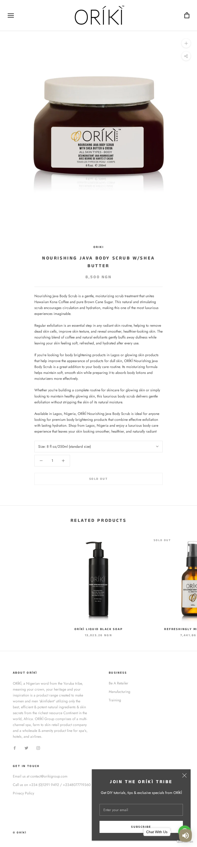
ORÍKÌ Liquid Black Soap (98, 629)
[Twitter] (26, 748)
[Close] (184, 775)
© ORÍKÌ (19, 833)
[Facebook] (14, 748)
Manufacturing (119, 691)
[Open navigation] (11, 15)
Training (115, 700)
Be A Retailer (118, 683)
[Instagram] (38, 748)
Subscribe (141, 827)
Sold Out (98, 479)
